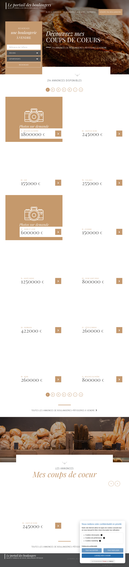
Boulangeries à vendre (74, 12)
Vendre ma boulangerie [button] (110, 12)
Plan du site (107, 565)
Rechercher (24, 65)
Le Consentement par (102, 561)
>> (81, 90)
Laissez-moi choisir (102, 556)
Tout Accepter (91, 550)
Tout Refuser (113, 550)
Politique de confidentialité (89, 546)
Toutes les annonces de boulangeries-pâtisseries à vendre (63, 410)
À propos (92, 12)
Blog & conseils (53, 12)
